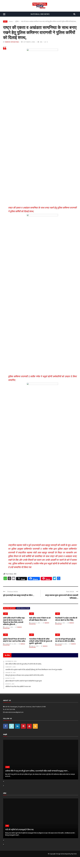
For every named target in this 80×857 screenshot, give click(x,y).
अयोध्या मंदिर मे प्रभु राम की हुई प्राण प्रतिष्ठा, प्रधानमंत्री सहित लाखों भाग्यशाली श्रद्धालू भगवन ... (37, 770)
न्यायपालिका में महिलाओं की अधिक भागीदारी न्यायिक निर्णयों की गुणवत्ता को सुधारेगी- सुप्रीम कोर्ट (40, 641)
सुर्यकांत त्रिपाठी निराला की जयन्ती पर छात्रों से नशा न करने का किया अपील (14, 640)
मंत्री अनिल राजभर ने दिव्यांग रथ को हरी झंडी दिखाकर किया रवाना (40, 619)
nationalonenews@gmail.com (14, 712)
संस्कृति (7, 767)
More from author (23, 608)
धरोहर (7, 825)
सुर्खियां (5, 21)
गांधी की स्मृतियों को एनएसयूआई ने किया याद (19, 829)
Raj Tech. (74, 854)
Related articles (9, 608)
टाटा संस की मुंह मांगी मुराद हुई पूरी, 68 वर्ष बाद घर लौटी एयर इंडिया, (65, 640)
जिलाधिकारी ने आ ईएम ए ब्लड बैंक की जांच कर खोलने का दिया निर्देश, (66, 619)
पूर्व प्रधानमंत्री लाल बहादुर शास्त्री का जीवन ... (18, 595)
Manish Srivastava (12, 42)
